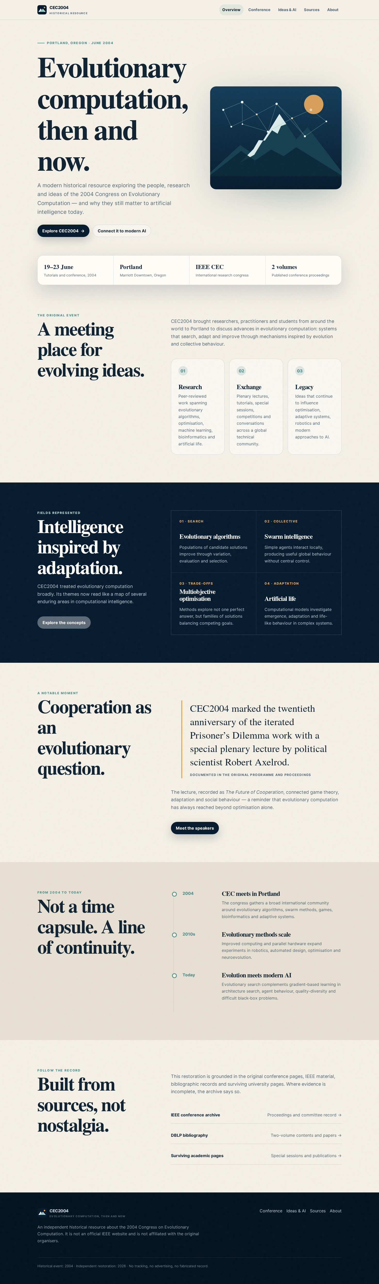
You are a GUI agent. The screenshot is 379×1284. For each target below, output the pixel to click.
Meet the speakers (195, 828)
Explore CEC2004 (63, 230)
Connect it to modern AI (122, 230)
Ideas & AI (287, 9)
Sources (311, 9)
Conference (259, 9)
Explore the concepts (64, 622)
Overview (231, 9)
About (333, 9)
